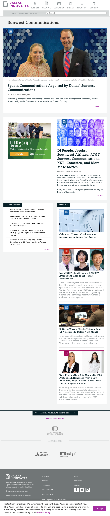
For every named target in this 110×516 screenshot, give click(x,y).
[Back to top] (100, 500)
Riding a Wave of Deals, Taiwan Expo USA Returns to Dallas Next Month (27, 210)
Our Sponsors (47, 490)
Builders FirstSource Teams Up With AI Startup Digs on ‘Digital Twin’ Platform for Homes (27, 232)
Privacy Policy (43, 512)
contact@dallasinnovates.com (18, 491)
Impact (70, 8)
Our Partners (47, 494)
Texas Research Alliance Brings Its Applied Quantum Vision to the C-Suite (27, 217)
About (14, 13)
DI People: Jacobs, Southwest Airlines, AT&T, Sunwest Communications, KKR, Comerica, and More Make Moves (79, 159)
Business (35, 8)
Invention (82, 8)
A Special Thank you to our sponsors (55, 413)
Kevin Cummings (65, 171)
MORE (97, 107)
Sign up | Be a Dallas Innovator (54, 500)
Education (59, 8)
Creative (46, 8)
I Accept (99, 508)
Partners (33, 13)
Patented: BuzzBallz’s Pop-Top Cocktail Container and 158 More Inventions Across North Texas (28, 242)
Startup (94, 8)
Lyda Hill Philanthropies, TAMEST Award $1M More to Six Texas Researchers (79, 276)
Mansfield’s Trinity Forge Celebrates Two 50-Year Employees (27, 224)
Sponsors (23, 13)
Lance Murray (15, 95)
